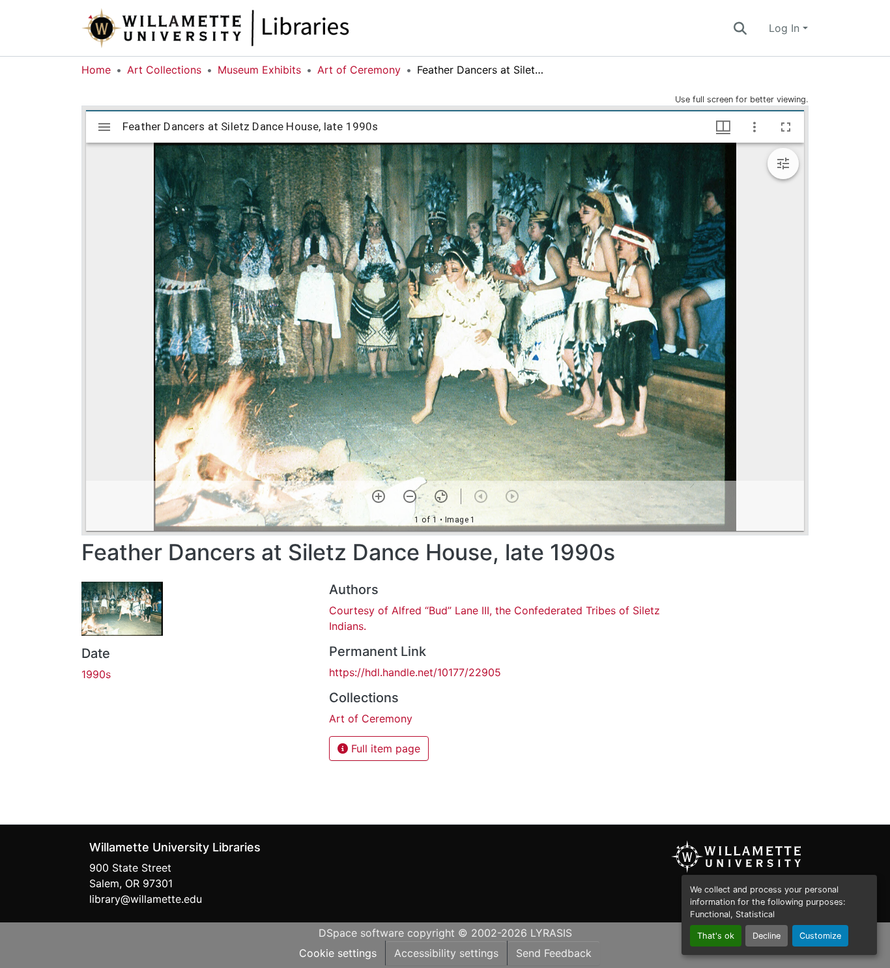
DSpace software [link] (361, 932)
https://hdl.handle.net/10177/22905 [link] (415, 672)
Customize (820, 936)
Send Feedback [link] (554, 953)
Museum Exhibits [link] (259, 69)
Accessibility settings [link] (446, 953)
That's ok (715, 936)
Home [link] (96, 69)
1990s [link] (96, 674)
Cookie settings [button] (338, 953)
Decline (767, 936)
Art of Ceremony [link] (359, 69)
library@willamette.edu (145, 898)
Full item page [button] (384, 748)
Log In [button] (786, 28)
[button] (258, 28)
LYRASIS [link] (551, 932)
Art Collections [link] (164, 69)
